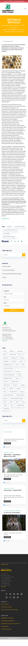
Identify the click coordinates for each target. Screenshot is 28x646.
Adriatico (12, 351)
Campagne (5, 361)
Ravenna (5, 398)
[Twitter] (10, 594)
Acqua (4, 351)
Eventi (4, 277)
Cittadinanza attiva (8, 364)
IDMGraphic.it (17, 638)
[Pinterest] (17, 597)
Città (17, 364)
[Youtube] (17, 594)
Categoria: (6, 291)
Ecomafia (17, 371)
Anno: (5, 303)
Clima (23, 364)
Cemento (14, 361)
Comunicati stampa (8, 270)
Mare (4, 388)
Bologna (9, 226)
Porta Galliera (6, 233)
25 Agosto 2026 (7, 482)
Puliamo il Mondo (20, 395)
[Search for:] (14, 255)
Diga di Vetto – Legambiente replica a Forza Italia (12, 455)
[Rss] (6, 594)
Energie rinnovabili (7, 378)
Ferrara (17, 378)
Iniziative (15, 385)
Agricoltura (20, 351)
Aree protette (12, 354)
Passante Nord (13, 391)
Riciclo (4, 401)
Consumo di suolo (7, 371)
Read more (7, 443)
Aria (20, 354)
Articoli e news (6, 266)
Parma (4, 391)
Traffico (5, 405)
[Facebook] (14, 594)
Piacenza (22, 391)
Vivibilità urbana (20, 405)
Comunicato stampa (20, 226)
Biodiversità (14, 358)
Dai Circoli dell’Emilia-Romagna (11, 273)
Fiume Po (5, 381)
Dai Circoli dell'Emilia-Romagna (12, 510)
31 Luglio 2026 (7, 505)
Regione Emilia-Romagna (9, 236)
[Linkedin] (6, 597)
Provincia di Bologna (8, 395)
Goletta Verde (14, 381)
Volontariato (6, 408)
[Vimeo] (14, 597)
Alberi (4, 354)
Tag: (5, 297)
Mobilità (11, 388)
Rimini (17, 401)
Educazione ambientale (8, 374)
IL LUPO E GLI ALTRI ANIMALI (12, 512)
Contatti (4, 340)
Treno (12, 405)
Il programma (5, 218)
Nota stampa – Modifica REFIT (13, 490)
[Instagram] (10, 597)
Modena (18, 388)
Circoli (21, 361)
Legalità (23, 385)
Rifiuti (11, 401)
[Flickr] (21, 594)
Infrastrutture (6, 385)
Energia (19, 374)
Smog (23, 401)
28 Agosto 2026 (7, 447)
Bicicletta (5, 358)
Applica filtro (14, 310)
